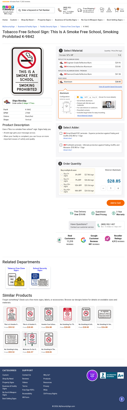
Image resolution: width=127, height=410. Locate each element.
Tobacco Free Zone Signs (16, 269)
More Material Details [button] (85, 116)
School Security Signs (40, 269)
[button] (102, 10)
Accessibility (27, 394)
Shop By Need (27, 20)
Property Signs (44, 20)
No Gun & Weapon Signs (92, 20)
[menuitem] (5, 20)
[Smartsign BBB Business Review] (112, 375)
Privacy (46, 386)
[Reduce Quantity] (103, 188)
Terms (24, 386)
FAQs (45, 390)
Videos (25, 382)
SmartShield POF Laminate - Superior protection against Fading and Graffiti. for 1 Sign (91, 134)
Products (46, 379)
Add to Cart (116, 203)
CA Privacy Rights (50, 394)
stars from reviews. (20, 1)
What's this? (67, 138)
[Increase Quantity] (118, 188)
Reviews (25, 379)
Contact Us (26, 375)
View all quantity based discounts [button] (110, 87)
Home (5, 20)
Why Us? (46, 375)
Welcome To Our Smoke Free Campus (36, 349)
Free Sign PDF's (28, 390)
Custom (13, 20)
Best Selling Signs (115, 20)
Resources (47, 382)
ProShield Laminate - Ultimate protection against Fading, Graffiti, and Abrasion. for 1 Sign (91, 146)
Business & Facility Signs (66, 20)
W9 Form (25, 397)
